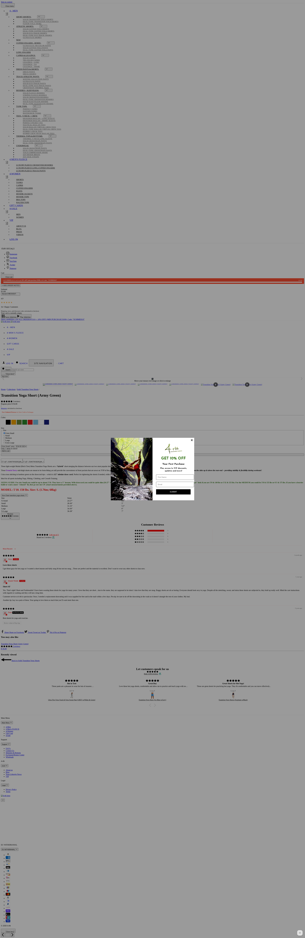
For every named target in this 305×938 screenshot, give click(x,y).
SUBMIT (173, 492)
